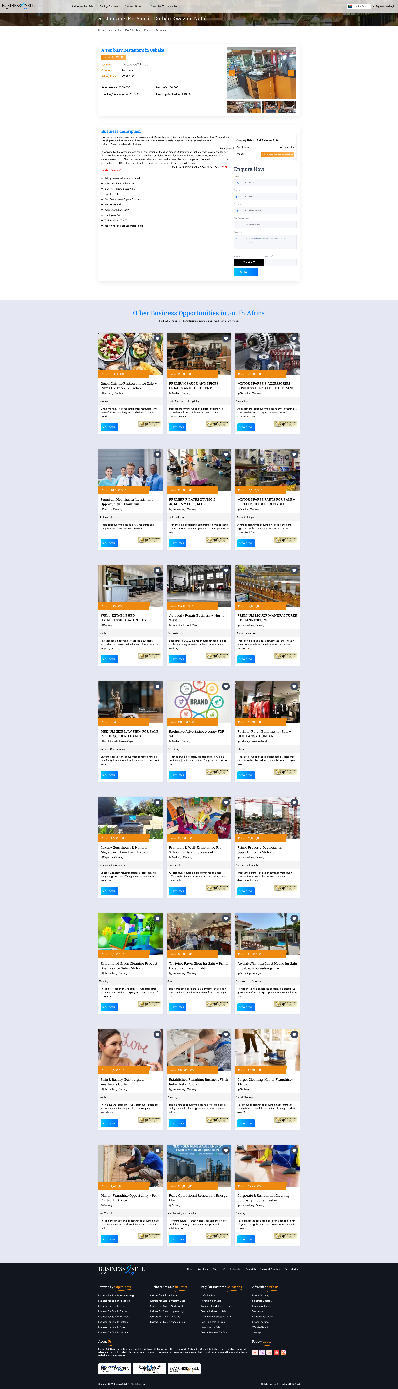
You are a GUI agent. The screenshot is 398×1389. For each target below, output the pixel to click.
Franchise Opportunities (163, 6)
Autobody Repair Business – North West (196, 617)
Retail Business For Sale (213, 1322)
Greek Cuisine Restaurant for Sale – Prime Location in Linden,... (129, 385)
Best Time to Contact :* (243, 218)
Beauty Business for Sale (213, 1311)
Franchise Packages (262, 1316)
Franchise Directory (262, 1300)
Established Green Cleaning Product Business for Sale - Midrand (129, 965)
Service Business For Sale (214, 1332)
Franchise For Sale (210, 1327)
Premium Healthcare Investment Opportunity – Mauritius (127, 501)
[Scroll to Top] (391, 1383)
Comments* (238, 232)
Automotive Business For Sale (216, 1316)
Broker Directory (260, 1295)
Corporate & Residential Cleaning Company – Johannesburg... (263, 1197)
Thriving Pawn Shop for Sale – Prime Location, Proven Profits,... (198, 965)
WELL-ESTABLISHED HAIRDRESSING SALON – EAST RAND (126, 618)
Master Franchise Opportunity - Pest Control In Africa (130, 1197)
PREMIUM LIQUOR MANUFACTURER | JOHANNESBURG (267, 617)
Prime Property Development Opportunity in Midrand (260, 849)
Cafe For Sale (208, 1295)
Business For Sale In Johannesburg (116, 1295)
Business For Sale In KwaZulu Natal (168, 1322)
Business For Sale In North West (166, 1306)
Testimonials (235, 1269)
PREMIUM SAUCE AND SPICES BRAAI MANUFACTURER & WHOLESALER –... (193, 386)
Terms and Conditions (270, 1269)
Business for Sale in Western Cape (167, 1300)
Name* (237, 176)
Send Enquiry (246, 271)
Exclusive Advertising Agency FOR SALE (196, 733)
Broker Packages (260, 1322)
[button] (359, 6)
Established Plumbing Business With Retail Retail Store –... (198, 1081)
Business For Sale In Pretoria (113, 1322)
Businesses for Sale (82, 6)
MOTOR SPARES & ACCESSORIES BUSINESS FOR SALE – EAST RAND (265, 385)
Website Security (261, 1327)
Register (379, 6)
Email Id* (238, 190)
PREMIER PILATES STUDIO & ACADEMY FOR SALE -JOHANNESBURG (192, 502)
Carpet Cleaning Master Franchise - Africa (265, 1081)
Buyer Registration (261, 1306)
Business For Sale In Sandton (113, 1306)
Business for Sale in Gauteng (164, 1295)
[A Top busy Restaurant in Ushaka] (262, 73)
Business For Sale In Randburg (114, 1300)
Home (190, 1269)
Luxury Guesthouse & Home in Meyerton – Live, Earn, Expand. (125, 849)
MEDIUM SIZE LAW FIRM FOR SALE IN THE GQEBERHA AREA (129, 733)
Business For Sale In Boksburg (113, 1316)
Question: (238, 256)
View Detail (109, 427)
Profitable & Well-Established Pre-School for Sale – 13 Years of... (196, 849)
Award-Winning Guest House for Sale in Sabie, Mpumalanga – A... (267, 965)
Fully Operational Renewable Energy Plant (198, 1197)
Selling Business (109, 6)
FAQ (224, 1269)
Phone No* (238, 204)
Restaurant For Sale (211, 1300)
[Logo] (18, 6)
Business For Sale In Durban (112, 1311)
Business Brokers (134, 6)
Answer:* (269, 256)
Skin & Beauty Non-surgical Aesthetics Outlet (122, 1081)
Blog (215, 1269)
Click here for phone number (277, 154)
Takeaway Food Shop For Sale (216, 1306)
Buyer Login (202, 1269)
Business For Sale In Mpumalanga (167, 1311)
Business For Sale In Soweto (112, 1327)
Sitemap (256, 1332)
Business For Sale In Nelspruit (113, 1332)
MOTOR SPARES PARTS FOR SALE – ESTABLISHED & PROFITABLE (266, 501)
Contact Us (251, 1269)
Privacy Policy (291, 1269)
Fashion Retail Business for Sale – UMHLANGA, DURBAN (264, 733)
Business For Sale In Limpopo (165, 1316)
